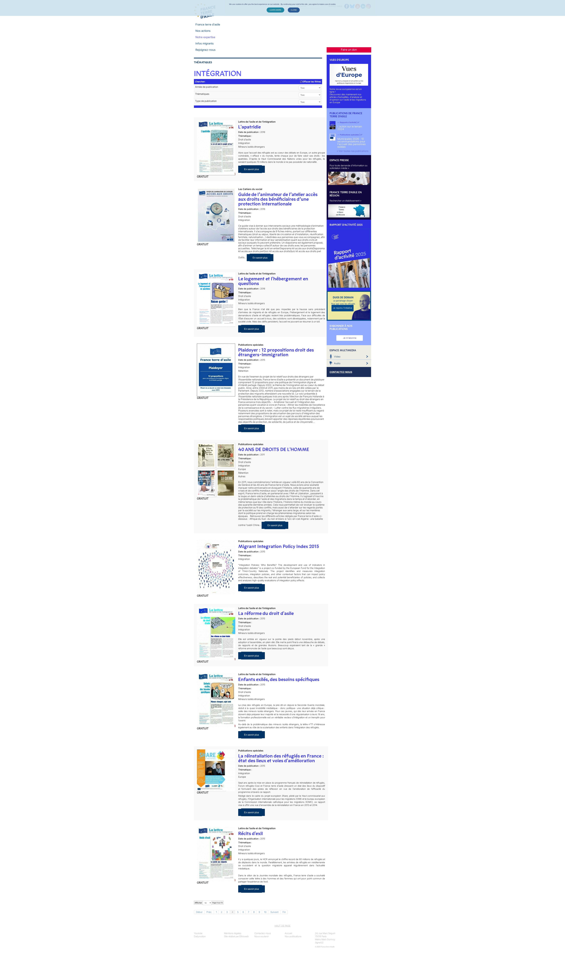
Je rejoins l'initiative (342, 308)
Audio (337, 363)
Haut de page (282, 925)
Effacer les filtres (311, 81)
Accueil (288, 933)
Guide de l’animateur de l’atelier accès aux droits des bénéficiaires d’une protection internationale (277, 199)
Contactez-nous (262, 933)
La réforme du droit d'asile (266, 613)
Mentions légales (232, 933)
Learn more (275, 10)
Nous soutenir (261, 936)
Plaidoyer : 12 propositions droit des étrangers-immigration (276, 352)
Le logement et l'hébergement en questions (273, 281)
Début (199, 912)
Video (337, 356)
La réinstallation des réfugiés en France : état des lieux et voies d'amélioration (281, 758)
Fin (284, 912)
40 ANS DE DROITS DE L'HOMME (273, 449)
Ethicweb (244, 936)
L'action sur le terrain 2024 (349, 128)
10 (265, 912)
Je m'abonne (349, 338)
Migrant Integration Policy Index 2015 (278, 546)
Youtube (198, 933)
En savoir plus (251, 169)
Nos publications (293, 936)
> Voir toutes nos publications (352, 150)
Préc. (209, 912)
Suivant (274, 912)
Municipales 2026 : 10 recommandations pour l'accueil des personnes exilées (351, 142)
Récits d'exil (250, 833)
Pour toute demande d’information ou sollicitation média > (348, 167)
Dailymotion (200, 936)
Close (294, 10)
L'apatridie (249, 127)
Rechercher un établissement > (346, 200)
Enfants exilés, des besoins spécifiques (278, 679)
